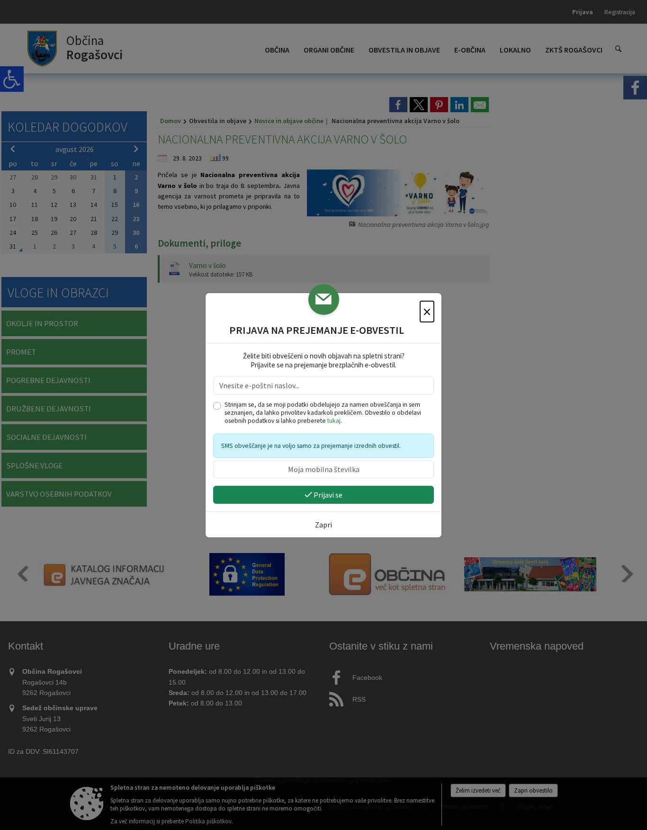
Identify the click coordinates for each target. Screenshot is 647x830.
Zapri (323, 524)
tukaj (334, 421)
